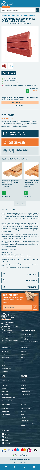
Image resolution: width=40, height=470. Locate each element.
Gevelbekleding (6, 15)
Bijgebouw (4, 360)
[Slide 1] (4, 66)
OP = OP (23, 411)
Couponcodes (25, 420)
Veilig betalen (5, 394)
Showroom (4, 388)
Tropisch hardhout (29, 15)
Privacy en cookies (6, 400)
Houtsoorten (5, 408)
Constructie (4, 363)
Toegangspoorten (6, 368)
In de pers (23, 357)
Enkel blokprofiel (17, 15)
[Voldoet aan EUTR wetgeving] (27, 91)
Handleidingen (25, 385)
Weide (3, 365)
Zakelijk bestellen (25, 391)
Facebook (7, 434)
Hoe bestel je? (5, 380)
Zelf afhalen (4, 385)
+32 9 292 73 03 (8, 328)
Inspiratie (23, 388)
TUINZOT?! (24, 417)
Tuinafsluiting (5, 357)
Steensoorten (5, 411)
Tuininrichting (5, 371)
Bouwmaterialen (5, 414)
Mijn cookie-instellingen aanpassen (20, 459)
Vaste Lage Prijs (25, 408)
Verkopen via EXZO (26, 394)
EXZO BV (23, 426)
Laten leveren (5, 383)
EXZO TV (23, 360)
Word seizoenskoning (27, 423)
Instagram (7, 440)
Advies (23, 383)
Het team (23, 354)
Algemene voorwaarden (8, 397)
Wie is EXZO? (24, 351)
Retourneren (4, 391)
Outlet (22, 414)
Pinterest (7, 443)
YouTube (6, 437)
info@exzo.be (8, 330)
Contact (23, 380)
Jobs (22, 363)
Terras (3, 354)
